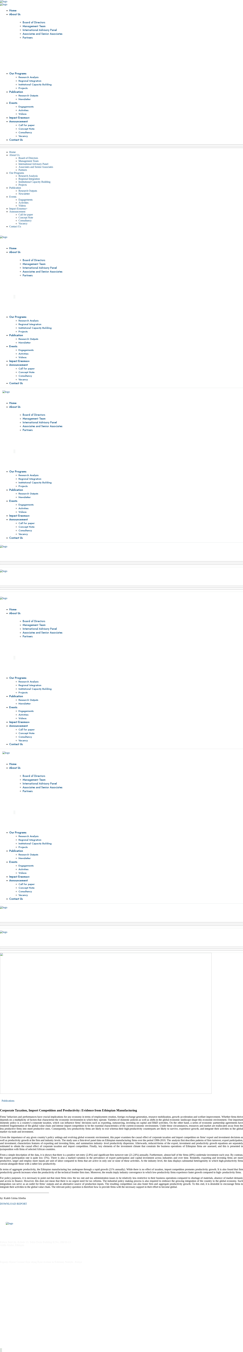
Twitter (3, 1322)
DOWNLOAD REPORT (13, 1203)
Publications (8, 1100)
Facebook (5, 1327)
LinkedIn (5, 1333)
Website (4, 1316)
